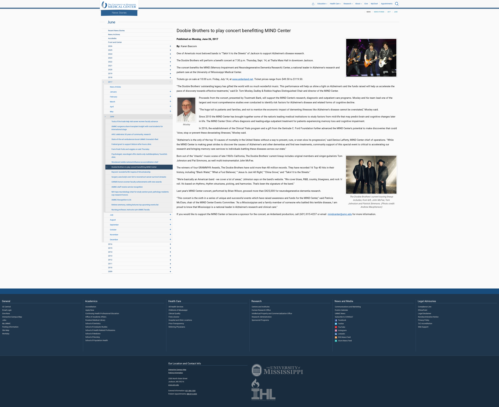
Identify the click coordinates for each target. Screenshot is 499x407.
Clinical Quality (174, 314)
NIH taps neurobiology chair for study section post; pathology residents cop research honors (140, 193)
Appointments (386, 4)
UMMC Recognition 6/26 (121, 200)
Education (321, 4)
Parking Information (10, 327)
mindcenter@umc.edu (340, 214)
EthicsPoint (422, 310)
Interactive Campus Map (12, 317)
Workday (5, 334)
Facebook (341, 320)
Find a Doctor (174, 317)
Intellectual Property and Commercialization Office (272, 314)
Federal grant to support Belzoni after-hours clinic (131, 144)
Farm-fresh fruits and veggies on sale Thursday (130, 149)
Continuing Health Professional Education (102, 314)
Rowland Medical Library (95, 320)
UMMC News (340, 314)
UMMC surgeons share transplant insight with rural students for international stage (137, 128)
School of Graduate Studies (96, 327)
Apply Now (89, 310)
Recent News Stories (116, 31)
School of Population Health (96, 340)
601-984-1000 (190, 391)
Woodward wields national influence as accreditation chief (134, 162)
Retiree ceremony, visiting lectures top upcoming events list (135, 205)
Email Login (7, 310)
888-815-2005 (192, 394)
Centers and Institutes (261, 307)
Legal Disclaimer (424, 314)
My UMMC (6, 324)
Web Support (423, 327)
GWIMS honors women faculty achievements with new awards (136, 182)
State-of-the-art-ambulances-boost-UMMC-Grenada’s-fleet (134, 139)
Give (366, 4)
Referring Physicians (177, 327)
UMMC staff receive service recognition (127, 187)
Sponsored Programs (260, 320)
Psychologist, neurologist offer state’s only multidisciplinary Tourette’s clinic (139, 155)
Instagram (342, 330)
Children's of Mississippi (178, 310)
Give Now (6, 314)
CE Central (6, 307)
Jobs (4, 320)
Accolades (112, 38)
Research (347, 4)
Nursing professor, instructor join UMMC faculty (130, 210)
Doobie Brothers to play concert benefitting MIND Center (134, 167)
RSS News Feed (344, 337)
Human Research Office (261, 310)
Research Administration (262, 317)
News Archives (114, 34)
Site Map (5, 330)
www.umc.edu (173, 385)
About (357, 4)
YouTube (341, 327)
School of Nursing (92, 337)
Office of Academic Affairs (95, 317)
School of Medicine (92, 334)
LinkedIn (341, 334)
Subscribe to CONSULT (344, 317)
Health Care (334, 4)
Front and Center (115, 42)
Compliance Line (424, 307)
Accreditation (90, 307)
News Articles (115, 87)
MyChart (374, 4)
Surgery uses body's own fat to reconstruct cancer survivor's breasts (138, 177)
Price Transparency (176, 324)
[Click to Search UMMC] (397, 3)
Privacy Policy (423, 320)
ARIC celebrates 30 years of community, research (131, 134)
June (396, 12)
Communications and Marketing (348, 307)
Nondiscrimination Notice (428, 317)
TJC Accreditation (425, 324)
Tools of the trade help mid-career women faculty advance (134, 121)
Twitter (340, 324)
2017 (389, 12)
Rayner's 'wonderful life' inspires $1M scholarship (130, 172)
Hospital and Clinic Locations (180, 320)
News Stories (119, 12)
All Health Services (176, 307)
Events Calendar (341, 310)
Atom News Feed (344, 341)
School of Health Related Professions (100, 330)
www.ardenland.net (242, 79)
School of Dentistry (93, 324)
